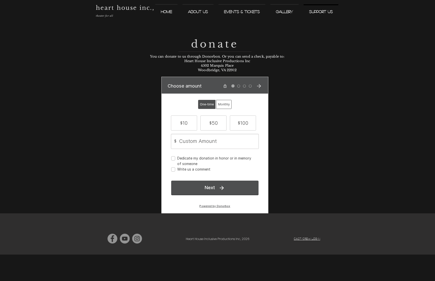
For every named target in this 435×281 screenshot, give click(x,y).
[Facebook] (112, 239)
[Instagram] (137, 239)
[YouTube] (125, 239)
